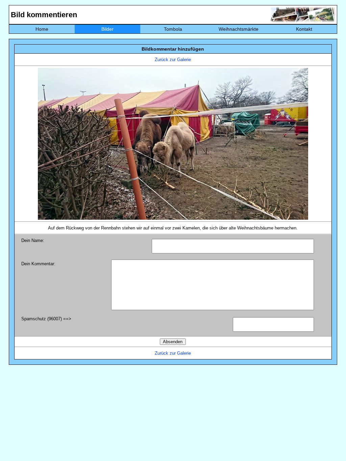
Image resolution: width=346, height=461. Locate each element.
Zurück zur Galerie (173, 59)
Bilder (107, 29)
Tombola (173, 29)
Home (41, 29)
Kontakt (304, 29)
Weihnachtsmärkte (238, 29)
